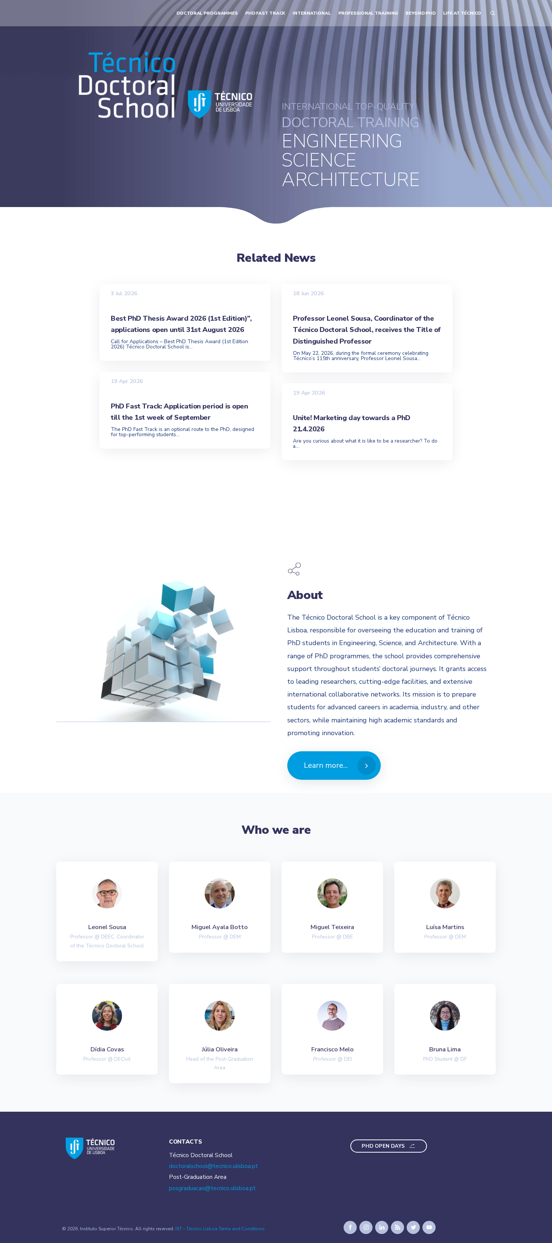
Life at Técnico (462, 13)
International (311, 13)
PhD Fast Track (265, 13)
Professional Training (368, 13)
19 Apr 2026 (127, 381)
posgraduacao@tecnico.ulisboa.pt (212, 1188)
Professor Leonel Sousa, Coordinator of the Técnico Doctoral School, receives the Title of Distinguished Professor (367, 329)
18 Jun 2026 (308, 293)
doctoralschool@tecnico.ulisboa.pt (213, 1166)
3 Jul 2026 (124, 293)
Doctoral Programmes (207, 13)
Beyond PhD (421, 13)
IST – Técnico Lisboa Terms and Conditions (220, 1229)
